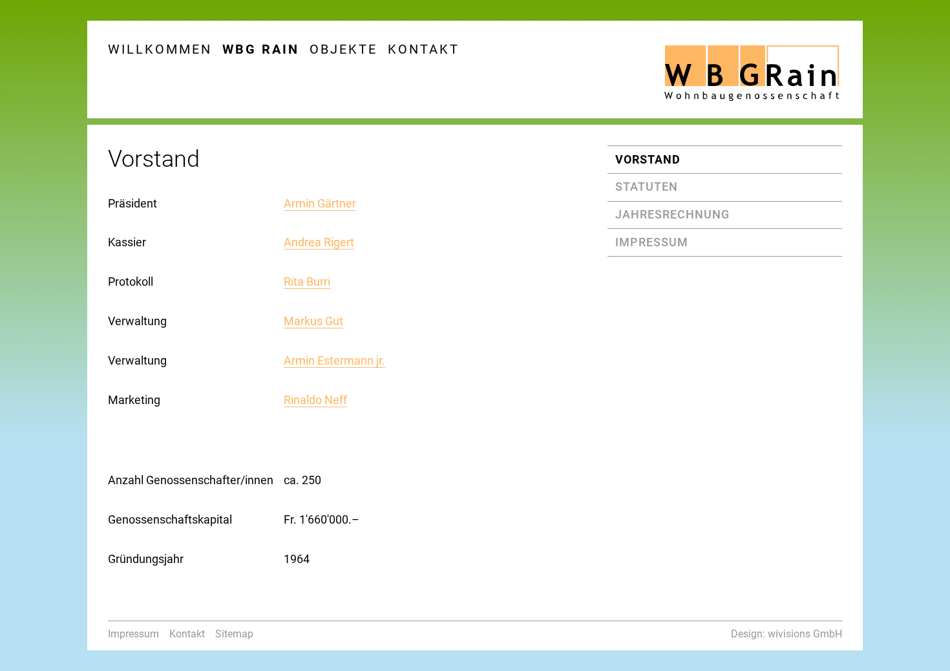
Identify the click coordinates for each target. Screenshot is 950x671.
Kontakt (423, 49)
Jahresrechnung (672, 214)
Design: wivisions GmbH (786, 634)
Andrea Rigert (319, 242)
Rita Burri (307, 281)
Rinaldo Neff (315, 400)
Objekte (343, 49)
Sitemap (234, 634)
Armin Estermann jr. (334, 360)
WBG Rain (260, 49)
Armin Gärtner (320, 203)
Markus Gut (313, 321)
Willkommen (160, 49)
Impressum (651, 242)
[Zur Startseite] (751, 71)
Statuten (646, 186)
